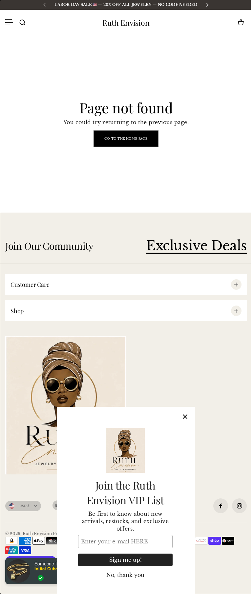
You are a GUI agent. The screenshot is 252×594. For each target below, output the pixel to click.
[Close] (185, 416)
